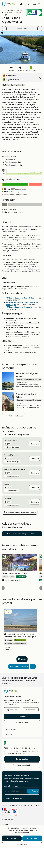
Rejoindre (34, 444)
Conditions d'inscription (14, 798)
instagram (13, 710)
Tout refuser (11, 838)
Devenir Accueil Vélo (22, 765)
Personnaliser (22, 844)
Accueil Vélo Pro (8, 819)
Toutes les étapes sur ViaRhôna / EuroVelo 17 (14, 12)
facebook (32, 710)
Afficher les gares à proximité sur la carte (21, 512)
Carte (23, 659)
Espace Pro (8, 734)
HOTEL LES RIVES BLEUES (14, 573)
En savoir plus (22, 759)
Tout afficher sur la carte (13, 416)
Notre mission (22, 723)
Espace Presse (10, 729)
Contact (22, 716)
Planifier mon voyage (19, 666)
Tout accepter (32, 838)
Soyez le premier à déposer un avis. (22, 534)
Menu (35, 4)
